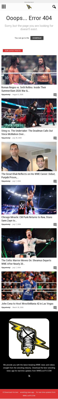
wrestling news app (27, 392)
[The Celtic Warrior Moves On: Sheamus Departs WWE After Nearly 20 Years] (29, 243)
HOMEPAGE (37, 38)
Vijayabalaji (5, 94)
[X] (29, 376)
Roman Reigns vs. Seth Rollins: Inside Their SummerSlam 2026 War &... (23, 89)
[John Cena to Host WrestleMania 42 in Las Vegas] (29, 286)
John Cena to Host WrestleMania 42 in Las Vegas (27, 303)
